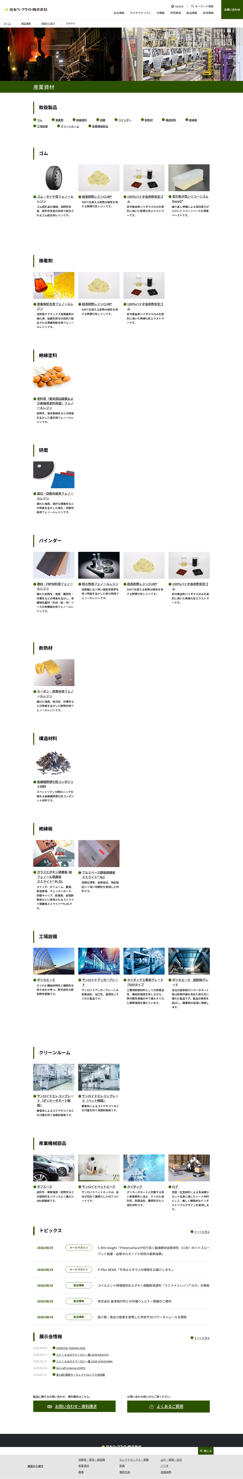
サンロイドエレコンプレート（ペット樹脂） (100, 1098)
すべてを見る (202, 1232)
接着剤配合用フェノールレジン (55, 306)
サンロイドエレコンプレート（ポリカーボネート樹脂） (55, 1100)
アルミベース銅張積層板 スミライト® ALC (98, 874)
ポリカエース (46, 979)
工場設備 (42, 126)
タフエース (44, 1186)
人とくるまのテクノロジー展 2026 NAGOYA (82, 1355)
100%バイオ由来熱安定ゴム (145, 198)
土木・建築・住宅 (171, 1459)
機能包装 (124, 1472)
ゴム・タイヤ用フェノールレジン (55, 198)
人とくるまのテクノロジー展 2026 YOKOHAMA (84, 1361)
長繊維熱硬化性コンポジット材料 (55, 784)
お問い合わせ (232, 9)
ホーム (7, 23)
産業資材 (83, 1466)
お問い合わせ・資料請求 (76, 1406)
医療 (122, 1466)
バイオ (165, 1466)
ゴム (39, 120)
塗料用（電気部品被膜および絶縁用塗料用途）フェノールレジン (55, 403)
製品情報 (26, 23)
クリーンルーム (70, 126)
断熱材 (149, 120)
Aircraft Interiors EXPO (70, 1368)
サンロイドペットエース (98, 1186)
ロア (175, 1186)
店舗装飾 (166, 1472)
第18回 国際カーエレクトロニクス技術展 (80, 1375)
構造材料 (171, 120)
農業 (81, 1472)
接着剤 (59, 120)
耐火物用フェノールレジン (100, 584)
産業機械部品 (100, 126)
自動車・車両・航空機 (91, 1459)
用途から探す (48, 23)
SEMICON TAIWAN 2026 (70, 1348)
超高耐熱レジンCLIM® (97, 196)
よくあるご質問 (170, 1406)
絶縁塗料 (81, 120)
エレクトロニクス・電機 (134, 1459)
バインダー (125, 120)
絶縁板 (193, 120)
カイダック (134, 1186)
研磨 (102, 120)
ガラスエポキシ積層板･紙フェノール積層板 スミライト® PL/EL (54, 876)
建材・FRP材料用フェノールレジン (55, 586)
